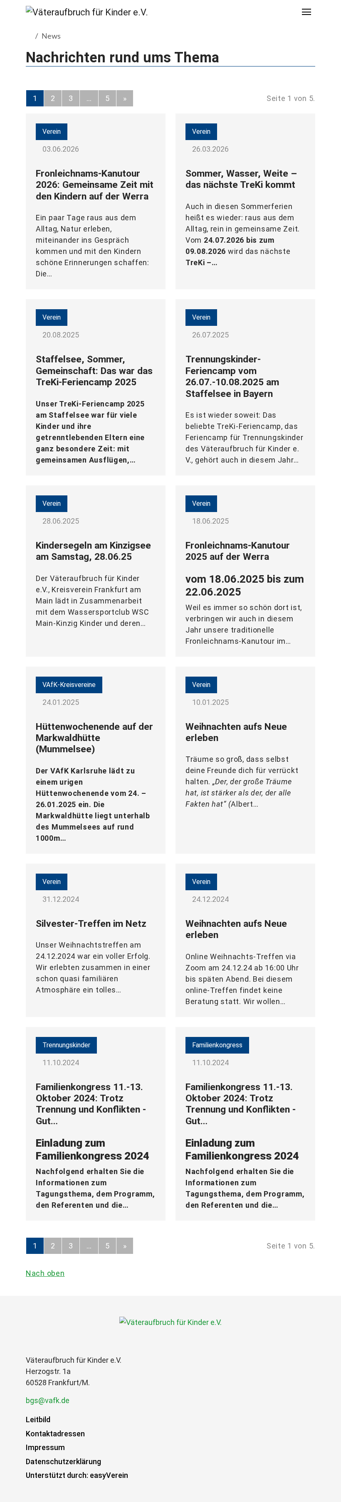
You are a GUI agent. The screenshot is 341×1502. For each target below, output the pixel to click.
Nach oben (45, 1273)
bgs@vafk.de (47, 1400)
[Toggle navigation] (307, 12)
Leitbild (38, 1419)
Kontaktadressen (55, 1433)
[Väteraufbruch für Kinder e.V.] (87, 12)
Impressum (45, 1447)
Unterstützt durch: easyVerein (77, 1475)
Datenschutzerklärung (63, 1461)
